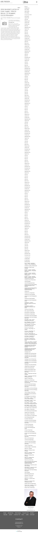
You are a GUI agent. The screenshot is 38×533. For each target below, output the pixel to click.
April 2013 (26, 179)
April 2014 (26, 160)
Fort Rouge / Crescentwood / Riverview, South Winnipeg (30, 336)
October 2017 (27, 101)
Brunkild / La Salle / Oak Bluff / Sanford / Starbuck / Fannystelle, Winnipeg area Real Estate (30, 277)
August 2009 (27, 242)
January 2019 (27, 82)
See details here (11, 22)
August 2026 (27, 17)
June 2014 (26, 157)
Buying (32, 513)
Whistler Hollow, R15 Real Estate (30, 483)
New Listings (27, 9)
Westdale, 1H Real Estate (29, 475)
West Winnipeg (27, 472)
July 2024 (26, 30)
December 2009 (27, 236)
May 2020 (26, 65)
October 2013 (27, 169)
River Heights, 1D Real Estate (29, 409)
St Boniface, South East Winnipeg (30, 420)
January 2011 (27, 220)
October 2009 (27, 239)
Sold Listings (27, 12)
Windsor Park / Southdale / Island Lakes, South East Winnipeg (30, 485)
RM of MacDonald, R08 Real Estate (31, 410)
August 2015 (27, 138)
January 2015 (27, 147)
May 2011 (26, 215)
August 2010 (27, 228)
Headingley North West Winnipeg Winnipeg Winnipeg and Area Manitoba (30, 346)
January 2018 (27, 98)
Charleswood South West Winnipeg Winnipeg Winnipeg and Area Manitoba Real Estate (31, 289)
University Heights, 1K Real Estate (30, 446)
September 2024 (27, 27)
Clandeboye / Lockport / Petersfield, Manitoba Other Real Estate (30, 303)
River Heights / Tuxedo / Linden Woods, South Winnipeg (30, 401)
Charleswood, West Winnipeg (30, 298)
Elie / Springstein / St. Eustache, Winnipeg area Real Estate (30, 325)
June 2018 (26, 90)
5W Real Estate (27, 261)
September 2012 (27, 190)
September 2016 (27, 119)
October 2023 (27, 38)
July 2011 (26, 212)
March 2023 (27, 43)
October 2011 (27, 207)
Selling (5, 514)
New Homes (18, 513)
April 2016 (26, 125)
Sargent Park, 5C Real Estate (29, 412)
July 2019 (26, 76)
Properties (10, 513)
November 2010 (27, 223)
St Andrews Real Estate (29, 418)
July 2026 (26, 19)
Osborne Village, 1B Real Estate (30, 392)
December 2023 (27, 36)
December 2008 (27, 253)
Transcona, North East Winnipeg (30, 441)
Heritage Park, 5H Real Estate (30, 366)
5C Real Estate (27, 260)
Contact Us (17, 514)
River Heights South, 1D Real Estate (31, 407)
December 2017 (27, 100)
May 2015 (26, 142)
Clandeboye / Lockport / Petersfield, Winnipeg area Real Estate (30, 306)
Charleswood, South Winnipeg (30, 294)
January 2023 (27, 46)
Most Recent (27, 16)
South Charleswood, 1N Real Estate (31, 415)
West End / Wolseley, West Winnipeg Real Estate (29, 458)
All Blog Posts (27, 8)
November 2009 (27, 237)
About (10, 514)
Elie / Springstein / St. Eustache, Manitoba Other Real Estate (30, 322)
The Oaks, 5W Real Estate (29, 439)
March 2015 (26, 144)
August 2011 (27, 210)
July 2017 (26, 106)
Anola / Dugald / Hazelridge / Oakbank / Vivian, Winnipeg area (30, 264)
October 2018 (27, 84)
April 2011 (26, 217)
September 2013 (27, 171)
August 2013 (27, 172)
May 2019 (26, 79)
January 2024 (27, 35)
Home (4, 513)
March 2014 (27, 161)
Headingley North (28, 351)
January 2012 (27, 202)
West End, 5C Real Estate (29, 459)
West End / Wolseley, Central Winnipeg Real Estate (30, 453)
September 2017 (27, 103)
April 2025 (26, 25)
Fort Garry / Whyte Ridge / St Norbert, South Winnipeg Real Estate (31, 334)
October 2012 (27, 188)
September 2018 (27, 85)
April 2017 (26, 111)
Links (27, 514)
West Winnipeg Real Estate (29, 473)
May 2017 (26, 109)
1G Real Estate (27, 258)
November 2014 (27, 149)
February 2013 (27, 182)
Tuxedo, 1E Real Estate (28, 445)
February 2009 (27, 250)
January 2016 (27, 130)
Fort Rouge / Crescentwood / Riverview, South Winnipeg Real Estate (30, 339)
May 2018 (26, 92)
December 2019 (27, 68)
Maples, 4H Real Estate (29, 378)
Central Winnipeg (27, 281)
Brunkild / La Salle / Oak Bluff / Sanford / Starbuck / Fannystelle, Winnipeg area (30, 274)
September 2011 (27, 209)
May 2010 (26, 231)
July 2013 (26, 174)
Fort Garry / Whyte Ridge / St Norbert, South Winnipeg (30, 331)
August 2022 (27, 52)
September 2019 (27, 73)
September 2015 (27, 136)
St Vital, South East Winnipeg (29, 431)
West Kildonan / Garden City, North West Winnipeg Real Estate (31, 468)
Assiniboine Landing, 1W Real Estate (31, 265)
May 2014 (26, 158)
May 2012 (26, 196)
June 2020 (26, 63)
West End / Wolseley (28, 448)
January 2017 (27, 115)
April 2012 (26, 198)
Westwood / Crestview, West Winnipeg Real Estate (30, 481)
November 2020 (27, 57)
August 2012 (27, 191)
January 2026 (27, 22)
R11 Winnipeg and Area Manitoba (30, 396)
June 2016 (26, 122)
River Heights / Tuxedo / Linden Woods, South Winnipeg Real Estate (31, 403)
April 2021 (26, 55)
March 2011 (26, 218)
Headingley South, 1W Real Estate (30, 359)
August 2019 (27, 74)
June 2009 (26, 245)
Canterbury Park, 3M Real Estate (30, 279)
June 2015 (26, 141)
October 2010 (27, 225)
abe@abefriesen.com (31, 510)
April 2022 (26, 54)
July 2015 (26, 139)
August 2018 (27, 87)
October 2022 (27, 49)
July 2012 (26, 193)
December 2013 (27, 166)
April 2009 (26, 248)
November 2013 (27, 168)
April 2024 (26, 33)
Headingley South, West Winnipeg (30, 364)
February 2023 (27, 44)
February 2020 (27, 66)
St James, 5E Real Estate (29, 424)
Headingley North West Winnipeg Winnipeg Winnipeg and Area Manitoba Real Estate (30, 349)
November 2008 (27, 255)
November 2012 (27, 187)
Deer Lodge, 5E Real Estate (29, 310)
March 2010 (27, 234)
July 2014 (26, 155)
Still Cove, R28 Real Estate (29, 438)
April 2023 (26, 41)
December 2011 (27, 204)
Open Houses (27, 11)
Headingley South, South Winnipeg (30, 360)
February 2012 (27, 201)
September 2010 (27, 226)
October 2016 (27, 117)
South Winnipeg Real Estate (29, 417)
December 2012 (27, 185)
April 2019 (26, 81)
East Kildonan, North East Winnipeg (31, 315)
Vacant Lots (25, 513)
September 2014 (27, 152)
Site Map (32, 514)
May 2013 (26, 177)
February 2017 (27, 114)
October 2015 (27, 134)
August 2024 (27, 28)
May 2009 (26, 247)
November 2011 (27, 206)
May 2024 (26, 32)
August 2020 (27, 60)
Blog (23, 514)
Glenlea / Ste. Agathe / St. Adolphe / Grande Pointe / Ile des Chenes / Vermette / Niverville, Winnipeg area (31, 342)
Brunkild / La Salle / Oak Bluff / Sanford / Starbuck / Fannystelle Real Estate (30, 270)
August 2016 (27, 120)
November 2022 (27, 47)
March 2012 (26, 199)
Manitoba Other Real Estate (29, 367)
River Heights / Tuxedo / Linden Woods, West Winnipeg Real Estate (31, 406)
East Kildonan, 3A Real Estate (30, 312)
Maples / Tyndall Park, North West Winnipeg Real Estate (30, 376)
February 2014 (27, 163)
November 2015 (27, 133)
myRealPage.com (19, 531)
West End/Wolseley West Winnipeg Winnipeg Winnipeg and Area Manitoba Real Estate (31, 462)
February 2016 (27, 128)
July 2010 (26, 229)
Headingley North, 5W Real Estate (30, 353)
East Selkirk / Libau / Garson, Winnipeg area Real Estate (30, 320)
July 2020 (26, 62)
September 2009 (27, 240)
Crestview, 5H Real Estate (29, 309)
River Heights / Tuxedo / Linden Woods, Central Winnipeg (30, 398)
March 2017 (26, 112)
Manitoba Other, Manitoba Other (30, 369)
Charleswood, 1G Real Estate (29, 292)
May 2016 (26, 123)
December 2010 (27, 221)
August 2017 (27, 104)
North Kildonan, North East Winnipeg (31, 388)
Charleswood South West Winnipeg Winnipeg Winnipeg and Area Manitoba (31, 285)
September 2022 (27, 51)
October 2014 (27, 150)
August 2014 (27, 153)
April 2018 (26, 93)
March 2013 (26, 180)
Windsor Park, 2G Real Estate (30, 487)
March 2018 (27, 95)
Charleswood (27, 291)
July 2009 (26, 244)
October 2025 (27, 24)
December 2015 (27, 131)
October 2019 (27, 71)
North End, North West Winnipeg (30, 384)
